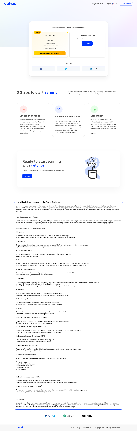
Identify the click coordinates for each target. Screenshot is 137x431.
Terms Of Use (87, 428)
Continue (87, 43)
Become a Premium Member (49, 53)
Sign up (27, 176)
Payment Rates (97, 3)
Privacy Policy (75, 428)
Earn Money (126, 4)
